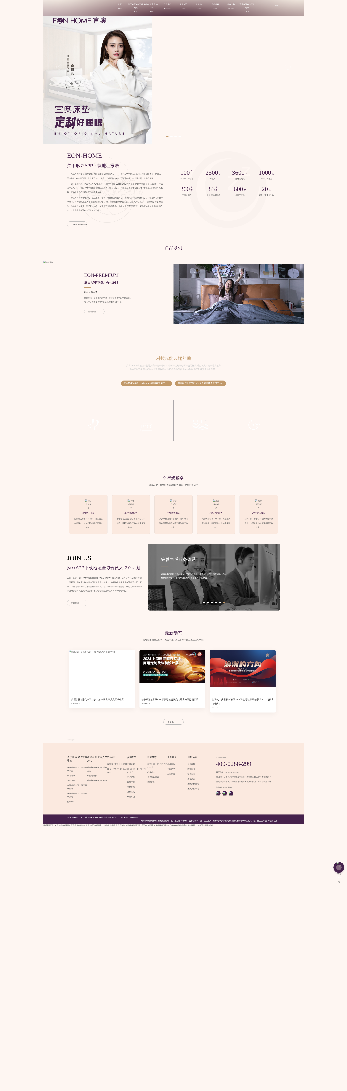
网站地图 (145, 817)
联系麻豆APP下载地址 (247, 7)
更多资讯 (171, 722)
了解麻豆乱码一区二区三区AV (79, 225)
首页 (120, 6)
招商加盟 (183, 6)
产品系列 (167, 6)
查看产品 (92, 312)
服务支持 (231, 6)
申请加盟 (75, 603)
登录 (277, 5)
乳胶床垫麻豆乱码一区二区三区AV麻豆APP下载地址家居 (84, 16)
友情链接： (71, 740)
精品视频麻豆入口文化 (151, 7)
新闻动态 (199, 6)
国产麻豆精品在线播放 (60, 825)
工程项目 (215, 6)
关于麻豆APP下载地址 (135, 7)
